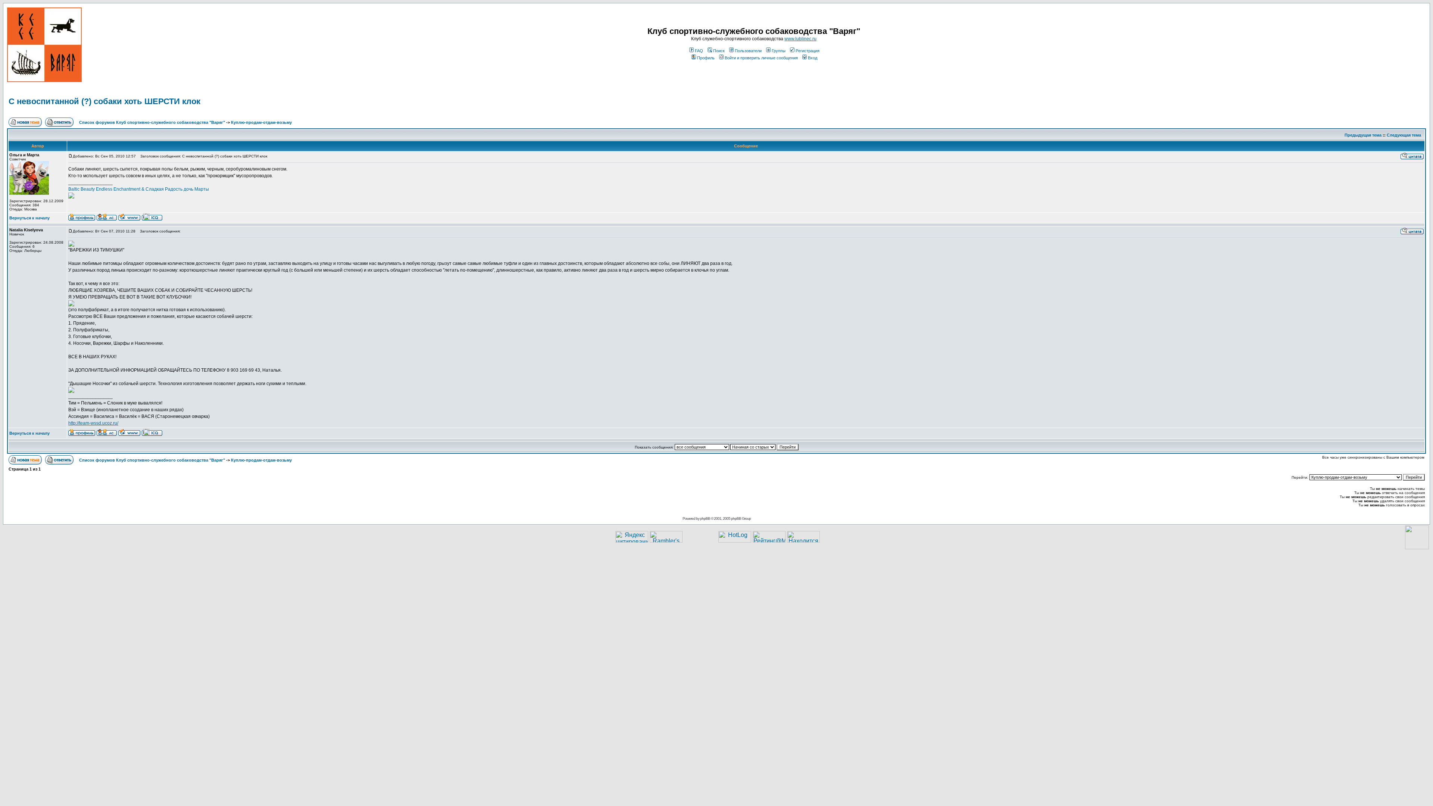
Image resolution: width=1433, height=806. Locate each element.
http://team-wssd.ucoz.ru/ (93, 423)
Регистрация (807, 51)
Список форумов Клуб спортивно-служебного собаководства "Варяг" (152, 122)
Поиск (719, 51)
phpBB (705, 518)
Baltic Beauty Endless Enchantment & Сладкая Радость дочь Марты (138, 189)
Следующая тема (1404, 135)
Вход (812, 58)
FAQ (699, 51)
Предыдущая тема (1363, 135)
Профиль (706, 58)
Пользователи (748, 51)
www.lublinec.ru (800, 38)
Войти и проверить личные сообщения (761, 58)
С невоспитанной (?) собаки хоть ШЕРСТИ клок (104, 101)
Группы (779, 51)
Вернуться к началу (29, 218)
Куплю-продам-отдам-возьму (261, 122)
